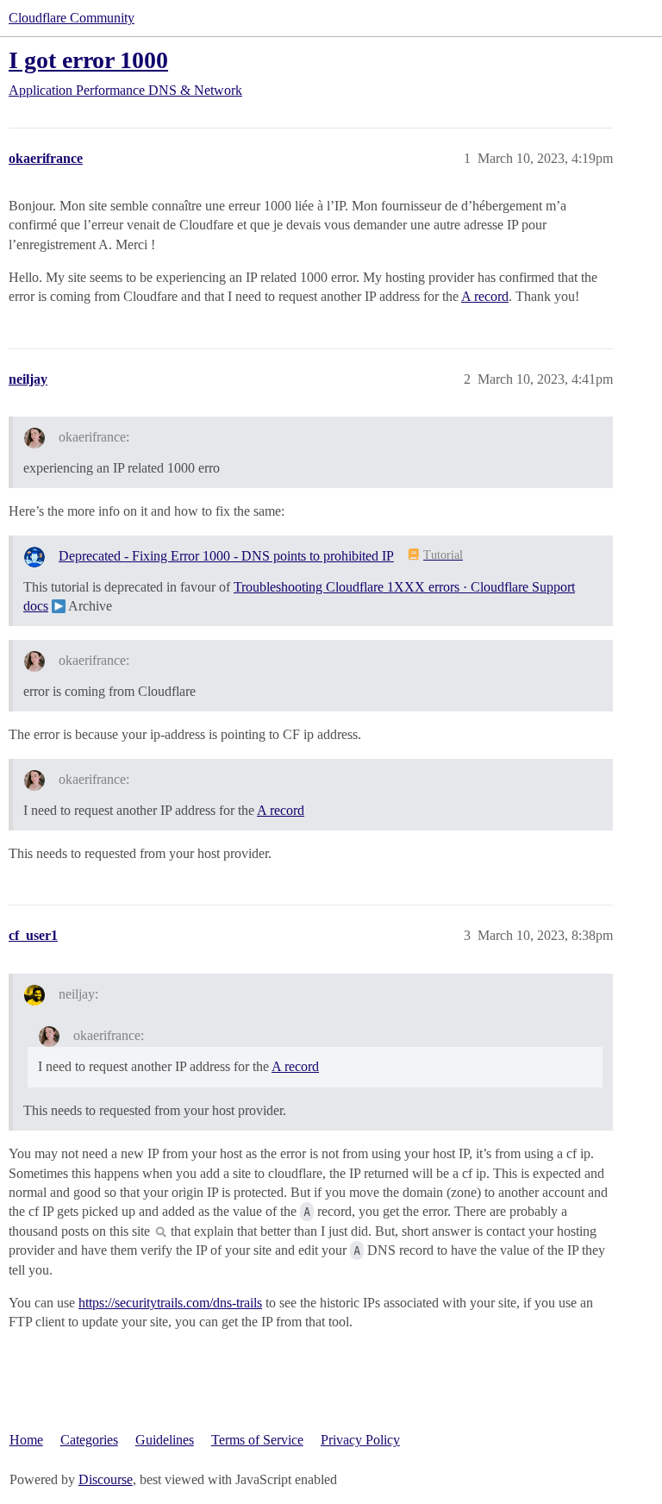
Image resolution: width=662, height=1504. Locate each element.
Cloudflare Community (71, 17)
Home (26, 1439)
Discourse (105, 1479)
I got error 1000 (88, 60)
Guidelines (164, 1439)
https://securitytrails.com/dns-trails (170, 1302)
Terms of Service (257, 1439)
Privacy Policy (360, 1439)
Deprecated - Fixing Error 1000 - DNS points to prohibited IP (226, 555)
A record (485, 296)
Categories (89, 1439)
